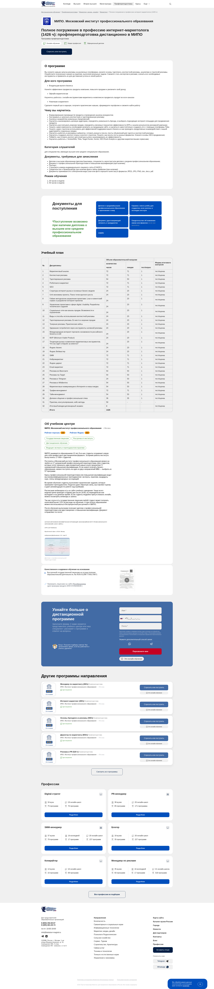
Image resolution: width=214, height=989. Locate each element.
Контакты (157, 937)
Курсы (138, 4)
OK (200, 984)
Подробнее (73, 815)
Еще (145, 4)
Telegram (161, 961)
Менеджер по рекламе (123, 860)
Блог (155, 940)
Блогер (115, 827)
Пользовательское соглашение (127, 980)
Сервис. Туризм (100, 941)
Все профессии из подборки (107, 894)
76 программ (73, 806)
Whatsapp (161, 967)
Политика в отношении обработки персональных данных (95, 980)
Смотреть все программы (107, 772)
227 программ (140, 839)
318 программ (161, 873)
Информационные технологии (106, 928)
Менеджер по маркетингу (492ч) (74, 684)
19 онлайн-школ (74, 802)
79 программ (53, 839)
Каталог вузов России (163, 922)
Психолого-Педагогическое (105, 934)
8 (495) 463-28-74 (48, 925)
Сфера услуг (99, 948)
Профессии (158, 944)
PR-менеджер (118, 794)
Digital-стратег (52, 794)
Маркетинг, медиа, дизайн (88, 12)
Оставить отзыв (162, 950)
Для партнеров (159, 933)
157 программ (95, 839)
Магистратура (105, 4)
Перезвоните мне (140, 651)
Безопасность (99, 921)
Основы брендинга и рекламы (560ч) (76, 718)
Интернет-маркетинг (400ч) (72, 701)
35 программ (119, 839)
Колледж (66, 4)
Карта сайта (158, 918)
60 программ (119, 873)
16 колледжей (73, 836)
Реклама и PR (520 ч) (69, 752)
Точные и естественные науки (106, 954)
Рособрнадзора (79, 584)
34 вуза (51, 802)
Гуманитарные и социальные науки (108, 924)
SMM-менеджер (53, 827)
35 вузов (118, 869)
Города (156, 925)
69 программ (73, 873)
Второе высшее (90, 4)
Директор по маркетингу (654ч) (74, 735)
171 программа (141, 806)
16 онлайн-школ (74, 869)
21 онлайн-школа (162, 869)
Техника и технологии (103, 951)
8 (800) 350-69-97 (48, 923)
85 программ (119, 806)
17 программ (73, 839)
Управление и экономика (104, 958)
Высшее (77, 4)
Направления (100, 918)
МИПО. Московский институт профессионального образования (103, 21)
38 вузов (118, 802)
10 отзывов (49, 694)
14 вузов (51, 869)
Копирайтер (51, 860)
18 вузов (118, 836)
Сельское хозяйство (102, 938)
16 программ (53, 873)
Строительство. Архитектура (105, 944)
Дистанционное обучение (50, 12)
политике (186, 986)
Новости (157, 929)
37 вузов (51, 836)
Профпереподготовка (123, 4)
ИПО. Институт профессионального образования (78, 687)
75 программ (53, 806)
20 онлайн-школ (141, 802)
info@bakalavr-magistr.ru (51, 932)
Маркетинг (104, 12)
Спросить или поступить (57, 52)
